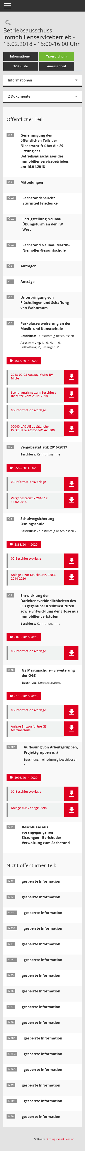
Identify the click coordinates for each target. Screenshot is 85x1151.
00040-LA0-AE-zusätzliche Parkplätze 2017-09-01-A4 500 (33, 428)
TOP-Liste (21, 66)
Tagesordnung (56, 56)
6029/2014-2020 (25, 637)
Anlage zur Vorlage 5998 (29, 808)
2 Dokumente (19, 96)
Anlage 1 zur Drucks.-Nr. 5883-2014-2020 (33, 577)
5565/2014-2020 (25, 361)
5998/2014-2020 (25, 777)
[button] (71, 377)
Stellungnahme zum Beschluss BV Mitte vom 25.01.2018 (33, 394)
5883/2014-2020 (25, 544)
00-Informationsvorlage (28, 410)
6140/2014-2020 (25, 696)
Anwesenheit (56, 66)
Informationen (21, 56)
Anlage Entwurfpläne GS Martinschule (29, 728)
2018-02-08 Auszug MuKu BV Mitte (32, 376)
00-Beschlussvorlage (26, 558)
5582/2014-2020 (25, 468)
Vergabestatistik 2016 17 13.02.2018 (29, 500)
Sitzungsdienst (60, 1139)
